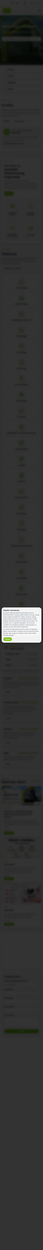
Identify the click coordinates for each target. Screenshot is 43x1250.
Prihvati (7, 639)
